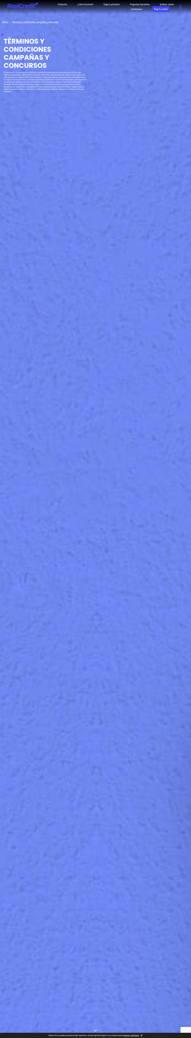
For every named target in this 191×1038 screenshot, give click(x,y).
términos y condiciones (131, 1035)
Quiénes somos (167, 4)
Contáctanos (136, 9)
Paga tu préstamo (112, 4)
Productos (62, 4)
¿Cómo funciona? (85, 4)
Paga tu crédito (161, 9)
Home (5, 22)
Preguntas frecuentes (140, 4)
